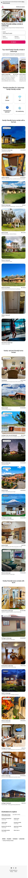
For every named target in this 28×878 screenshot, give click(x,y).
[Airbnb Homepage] (3, 7)
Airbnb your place (20, 7)
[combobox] (13, 33)
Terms (15, 871)
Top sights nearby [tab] (16, 814)
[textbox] (7, 38)
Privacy (11, 871)
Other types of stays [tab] (6, 814)
